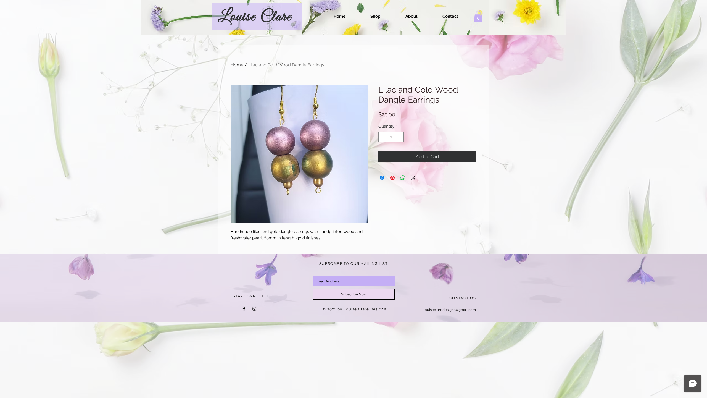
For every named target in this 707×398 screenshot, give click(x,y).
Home (237, 64)
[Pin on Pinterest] (392, 177)
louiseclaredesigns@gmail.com (450, 310)
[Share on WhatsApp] (403, 177)
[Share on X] (413, 177)
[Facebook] (244, 308)
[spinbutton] (391, 137)
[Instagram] (254, 308)
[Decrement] (383, 137)
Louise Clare (254, 17)
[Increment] (399, 137)
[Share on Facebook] (382, 177)
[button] (478, 16)
